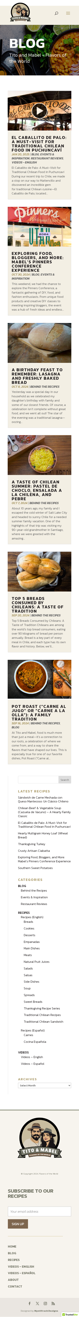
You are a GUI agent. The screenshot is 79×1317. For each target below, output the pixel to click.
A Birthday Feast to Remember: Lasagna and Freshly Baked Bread (37, 376)
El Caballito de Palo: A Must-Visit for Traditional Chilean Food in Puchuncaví (39, 143)
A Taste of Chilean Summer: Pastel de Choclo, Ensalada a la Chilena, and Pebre (37, 490)
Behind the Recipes (44, 386)
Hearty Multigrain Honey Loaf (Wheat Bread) (43, 835)
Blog (35, 154)
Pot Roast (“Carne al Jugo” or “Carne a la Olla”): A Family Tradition (39, 712)
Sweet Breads (33, 1001)
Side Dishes (31, 981)
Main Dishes (32, 948)
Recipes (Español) (33, 1030)
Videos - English (24, 162)
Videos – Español (32, 1063)
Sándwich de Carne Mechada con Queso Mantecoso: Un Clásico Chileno (43, 799)
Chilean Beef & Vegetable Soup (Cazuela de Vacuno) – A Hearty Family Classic (44, 812)
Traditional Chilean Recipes (42, 1015)
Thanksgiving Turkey (31, 844)
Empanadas (32, 941)
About (13, 1279)
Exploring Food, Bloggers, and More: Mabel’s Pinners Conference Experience (38, 261)
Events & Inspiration (34, 897)
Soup (27, 988)
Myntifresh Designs (46, 1311)
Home (12, 1246)
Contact (15, 1286)
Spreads (29, 995)
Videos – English (32, 1057)
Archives (27, 1079)
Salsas (28, 975)
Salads (28, 968)
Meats (28, 955)
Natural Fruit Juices (36, 961)
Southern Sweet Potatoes (35, 868)
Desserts (29, 935)
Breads (28, 921)
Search (65, 780)
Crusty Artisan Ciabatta (34, 850)
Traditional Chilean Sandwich (43, 1021)
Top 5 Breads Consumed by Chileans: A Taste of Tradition (38, 604)
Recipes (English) (32, 917)
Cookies (29, 928)
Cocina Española (35, 1041)
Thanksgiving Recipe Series (42, 1008)
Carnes (28, 1035)
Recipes (24, 912)
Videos (23, 1052)
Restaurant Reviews (47, 158)
